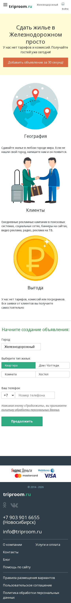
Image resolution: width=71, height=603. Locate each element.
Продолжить (22, 421)
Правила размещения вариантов (29, 578)
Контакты (10, 552)
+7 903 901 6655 (21, 517)
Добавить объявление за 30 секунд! (35, 62)
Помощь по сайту (17, 567)
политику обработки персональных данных (30, 410)
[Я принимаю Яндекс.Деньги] (21, 471)
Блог (6, 559)
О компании (12, 544)
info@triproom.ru (22, 531)
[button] (65, 6)
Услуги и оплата (48, 544)
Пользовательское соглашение (27, 585)
